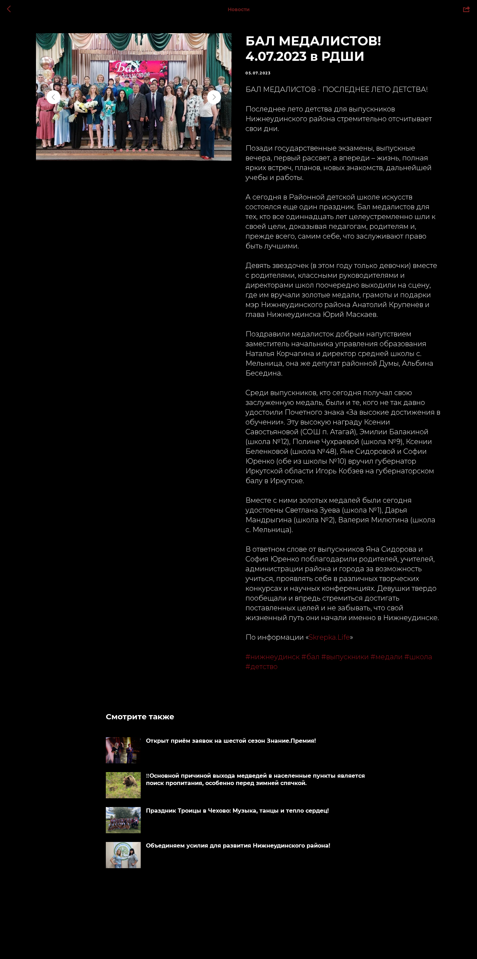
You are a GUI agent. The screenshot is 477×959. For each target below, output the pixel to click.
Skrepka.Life (329, 637)
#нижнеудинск (272, 657)
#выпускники (345, 657)
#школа (418, 657)
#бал (310, 657)
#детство (261, 666)
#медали (386, 657)
